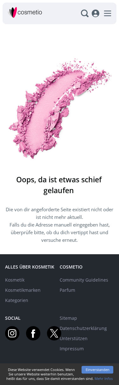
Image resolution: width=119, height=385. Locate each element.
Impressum (72, 349)
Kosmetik (14, 280)
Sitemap (68, 318)
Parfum (67, 290)
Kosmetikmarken (23, 290)
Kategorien (16, 300)
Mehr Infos (104, 378)
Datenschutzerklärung (83, 328)
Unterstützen (74, 338)
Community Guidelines (84, 280)
